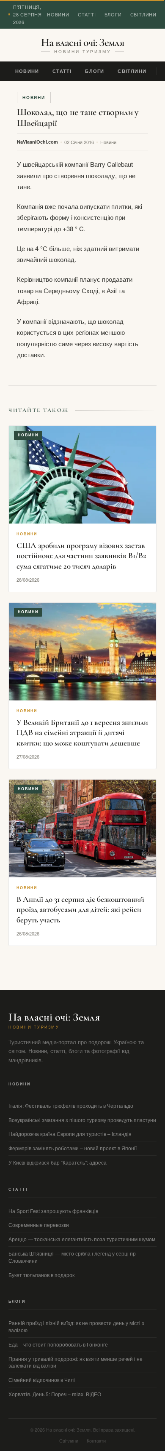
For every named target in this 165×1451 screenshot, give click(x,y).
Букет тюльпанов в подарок (41, 1274)
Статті (87, 14)
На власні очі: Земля (82, 42)
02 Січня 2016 (79, 142)
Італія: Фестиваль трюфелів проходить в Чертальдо (70, 1105)
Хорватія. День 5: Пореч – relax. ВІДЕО (54, 1394)
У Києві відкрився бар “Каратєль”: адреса (57, 1162)
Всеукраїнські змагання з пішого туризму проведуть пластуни (82, 1119)
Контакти (96, 1440)
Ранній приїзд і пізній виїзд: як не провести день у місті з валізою (76, 1326)
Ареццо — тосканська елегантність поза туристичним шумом (81, 1239)
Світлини (143, 14)
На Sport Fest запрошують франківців (53, 1210)
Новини (58, 14)
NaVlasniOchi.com (37, 142)
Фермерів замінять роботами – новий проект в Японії (72, 1148)
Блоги (113, 14)
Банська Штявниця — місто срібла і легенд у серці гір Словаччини (72, 1257)
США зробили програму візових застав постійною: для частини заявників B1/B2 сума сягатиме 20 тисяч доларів (81, 555)
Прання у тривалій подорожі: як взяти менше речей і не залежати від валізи (75, 1362)
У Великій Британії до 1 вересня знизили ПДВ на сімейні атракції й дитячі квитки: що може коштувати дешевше (82, 732)
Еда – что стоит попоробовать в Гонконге (58, 1344)
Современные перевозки (38, 1224)
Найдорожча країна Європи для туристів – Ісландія (70, 1133)
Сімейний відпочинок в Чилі (41, 1379)
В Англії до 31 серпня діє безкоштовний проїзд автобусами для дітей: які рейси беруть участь (80, 909)
